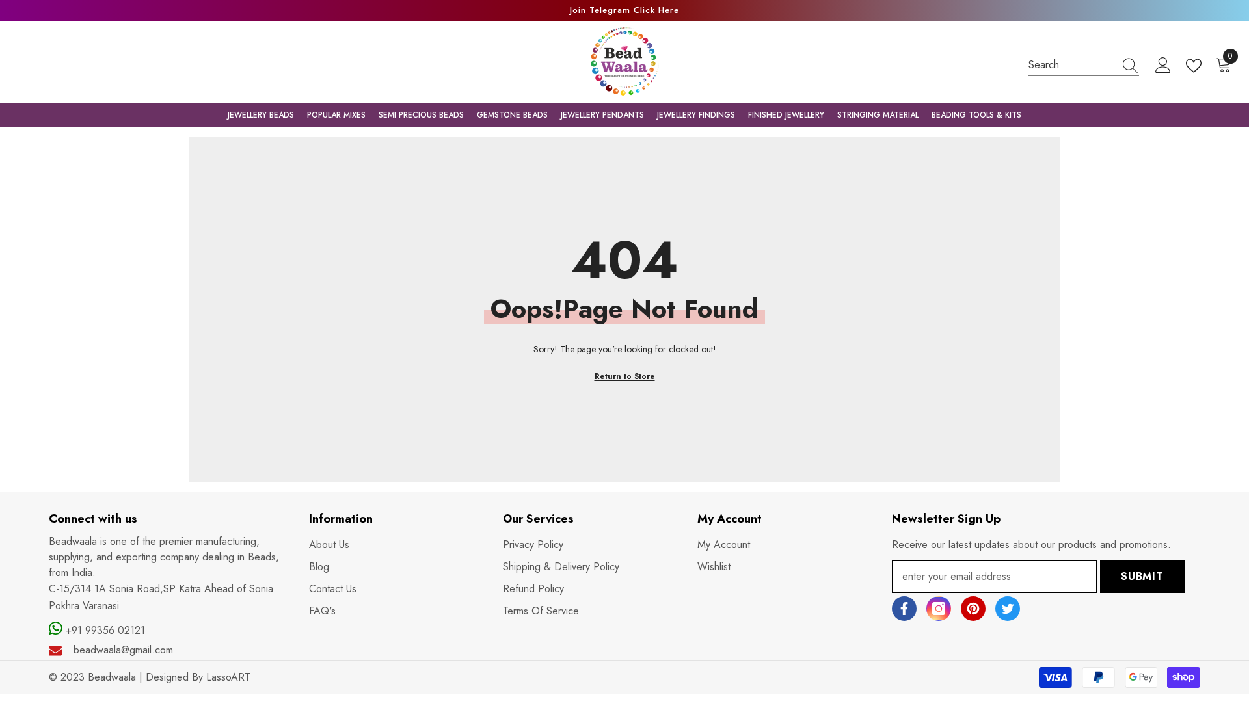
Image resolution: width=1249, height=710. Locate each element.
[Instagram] (938, 608)
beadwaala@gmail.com (123, 649)
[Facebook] (904, 608)
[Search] (1083, 65)
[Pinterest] (973, 608)
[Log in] (1163, 65)
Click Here (656, 10)
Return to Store (625, 376)
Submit (1142, 576)
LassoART (228, 677)
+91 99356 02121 (103, 630)
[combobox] (1071, 65)
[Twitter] (1007, 608)
